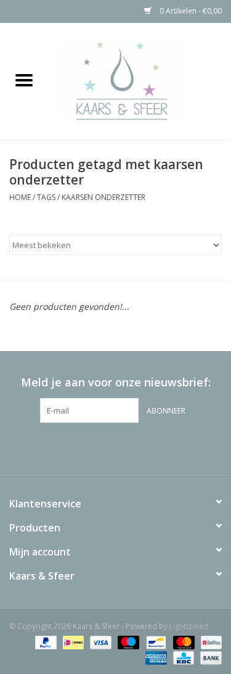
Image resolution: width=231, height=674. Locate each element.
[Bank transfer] (209, 657)
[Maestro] (127, 641)
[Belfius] (209, 641)
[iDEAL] (72, 641)
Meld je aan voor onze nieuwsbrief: (116, 382)
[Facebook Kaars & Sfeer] (93, 448)
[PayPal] (45, 641)
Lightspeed (188, 626)
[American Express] (155, 657)
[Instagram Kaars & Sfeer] (138, 448)
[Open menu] (24, 79)
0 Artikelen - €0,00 (190, 11)
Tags (46, 197)
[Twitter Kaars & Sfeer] (116, 448)
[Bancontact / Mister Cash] (154, 641)
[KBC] (182, 657)
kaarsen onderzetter (103, 197)
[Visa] (99, 641)
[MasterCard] (183, 641)
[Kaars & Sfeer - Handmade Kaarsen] (140, 80)
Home (20, 197)
